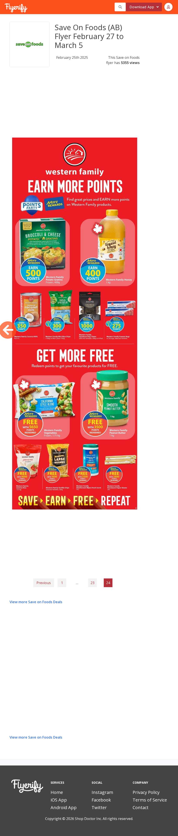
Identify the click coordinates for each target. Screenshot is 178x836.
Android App (64, 807)
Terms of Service (150, 800)
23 (92, 582)
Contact (140, 807)
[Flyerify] (5, 7)
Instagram (102, 792)
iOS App (59, 800)
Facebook (101, 800)
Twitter (99, 807)
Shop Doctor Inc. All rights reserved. (104, 818)
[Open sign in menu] (168, 7)
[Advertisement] (75, 107)
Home (57, 792)
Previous (43, 582)
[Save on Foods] (29, 44)
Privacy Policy (146, 792)
